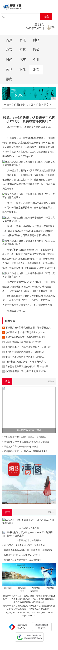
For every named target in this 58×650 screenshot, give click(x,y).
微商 (9, 79)
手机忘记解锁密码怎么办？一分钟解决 (23, 352)
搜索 (46, 16)
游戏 (36, 50)
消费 (36, 69)
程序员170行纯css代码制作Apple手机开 (21, 555)
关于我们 (8, 588)
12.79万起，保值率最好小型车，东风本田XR (23, 545)
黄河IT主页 (26, 104)
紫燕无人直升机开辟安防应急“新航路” (20, 446)
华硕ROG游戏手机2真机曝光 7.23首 (22, 342)
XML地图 (36, 588)
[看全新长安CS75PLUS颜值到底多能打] (29, 409)
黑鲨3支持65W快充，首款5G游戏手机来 (24, 337)
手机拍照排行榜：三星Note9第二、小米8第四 (24, 437)
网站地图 (50, 588)
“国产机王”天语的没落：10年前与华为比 (24, 361)
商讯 (9, 69)
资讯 (22, 40)
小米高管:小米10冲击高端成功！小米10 (23, 332)
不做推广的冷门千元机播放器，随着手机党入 (27, 327)
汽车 (22, 59)
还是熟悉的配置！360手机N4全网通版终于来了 (25, 451)
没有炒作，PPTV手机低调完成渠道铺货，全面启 (25, 441)
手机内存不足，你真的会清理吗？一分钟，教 (27, 347)
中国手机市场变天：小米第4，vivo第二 (23, 357)
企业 (36, 59)
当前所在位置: (12, 104)
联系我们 (22, 588)
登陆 (53, 27)
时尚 (9, 59)
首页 (9, 40)
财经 (36, 40)
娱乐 (22, 69)
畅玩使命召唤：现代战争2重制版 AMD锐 (24, 371)
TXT (22, 591)
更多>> (51, 381)
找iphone (23, 311)
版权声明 (34, 591)
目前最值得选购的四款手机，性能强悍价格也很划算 (27, 550)
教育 (9, 50)
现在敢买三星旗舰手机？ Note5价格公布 (21, 560)
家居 (22, 50)
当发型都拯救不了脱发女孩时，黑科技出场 (25, 366)
